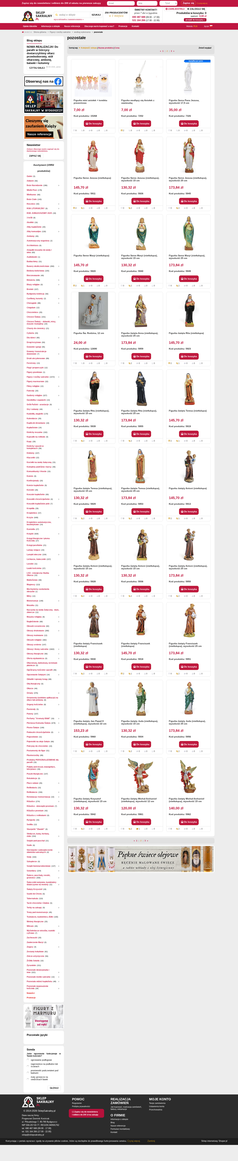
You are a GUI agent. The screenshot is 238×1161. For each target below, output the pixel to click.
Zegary (30, 947)
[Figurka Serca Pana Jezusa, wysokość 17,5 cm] (188, 78)
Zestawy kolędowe (35, 951)
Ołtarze (30, 688)
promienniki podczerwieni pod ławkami (44, 1071)
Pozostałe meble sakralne (39, 977)
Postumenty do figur (36, 750)
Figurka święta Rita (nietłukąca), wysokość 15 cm (91, 412)
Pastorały (31, 709)
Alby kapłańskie (34, 227)
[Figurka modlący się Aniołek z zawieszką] (141, 78)
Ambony (30, 236)
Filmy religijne (33, 386)
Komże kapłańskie (35, 485)
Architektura (32, 245)
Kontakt (114, 1132)
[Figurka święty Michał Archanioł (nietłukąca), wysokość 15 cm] (188, 776)
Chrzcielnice (32, 312)
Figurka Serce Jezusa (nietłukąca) (92, 178)
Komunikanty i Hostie (36, 471)
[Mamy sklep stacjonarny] (43, 101)
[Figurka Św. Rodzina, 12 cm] (93, 310)
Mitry (29, 596)
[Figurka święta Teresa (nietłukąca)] (188, 388)
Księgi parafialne (34, 545)
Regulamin (77, 1103)
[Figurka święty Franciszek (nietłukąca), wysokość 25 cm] (188, 621)
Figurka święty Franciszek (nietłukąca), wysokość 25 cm (185, 644)
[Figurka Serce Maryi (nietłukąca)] (93, 233)
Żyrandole (31, 965)
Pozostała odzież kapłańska (39, 981)
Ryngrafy (31, 820)
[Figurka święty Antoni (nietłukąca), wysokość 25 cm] (188, 543)
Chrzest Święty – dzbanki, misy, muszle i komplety (41, 322)
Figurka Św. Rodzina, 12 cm (89, 333)
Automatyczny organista (38, 241)
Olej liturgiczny (33, 684)
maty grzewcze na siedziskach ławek (39, 1078)
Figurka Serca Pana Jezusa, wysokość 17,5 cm (184, 101)
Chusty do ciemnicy (36, 328)
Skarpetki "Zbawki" (36, 829)
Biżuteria (31, 280)
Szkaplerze (32, 861)
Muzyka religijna (34, 617)
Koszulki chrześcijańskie (38, 499)
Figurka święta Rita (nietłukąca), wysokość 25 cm (139, 412)
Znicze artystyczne (35, 956)
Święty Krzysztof (34, 889)
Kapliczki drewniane (36, 423)
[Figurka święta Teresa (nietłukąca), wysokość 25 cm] (141, 466)
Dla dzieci (31, 338)
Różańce (31, 801)
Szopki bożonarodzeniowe (39, 866)
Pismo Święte (33, 727)
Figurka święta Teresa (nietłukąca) (188, 410)
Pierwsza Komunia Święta (39, 723)
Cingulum (31, 307)
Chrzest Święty (34, 317)
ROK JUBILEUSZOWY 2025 (39, 213)
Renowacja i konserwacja (38, 797)
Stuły (29, 857)
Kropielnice (32, 513)
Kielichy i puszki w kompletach (35, 447)
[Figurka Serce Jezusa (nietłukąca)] (93, 155)
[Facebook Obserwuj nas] (43, 81)
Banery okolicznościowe (38, 266)
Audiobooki (32, 257)
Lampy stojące (33, 550)
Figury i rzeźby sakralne (38, 377)
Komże (30, 476)
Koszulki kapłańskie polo (38, 504)
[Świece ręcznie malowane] (141, 859)
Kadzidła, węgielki (35, 414)
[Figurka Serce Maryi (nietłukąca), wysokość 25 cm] (188, 233)
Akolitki (30, 222)
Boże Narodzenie (34, 185)
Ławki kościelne (34, 568)
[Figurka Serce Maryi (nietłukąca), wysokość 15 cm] (141, 233)
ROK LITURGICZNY (36, 208)
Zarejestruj (176, 9)
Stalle (29, 845)
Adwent (30, 181)
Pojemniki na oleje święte (38, 741)
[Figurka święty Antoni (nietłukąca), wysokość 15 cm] (93, 543)
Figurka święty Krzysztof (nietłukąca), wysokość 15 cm (90, 800)
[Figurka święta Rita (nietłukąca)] (188, 310)
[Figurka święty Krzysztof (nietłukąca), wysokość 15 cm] (93, 776)
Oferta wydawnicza (35, 658)
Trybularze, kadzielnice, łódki (40, 917)
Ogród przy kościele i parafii (39, 670)
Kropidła (30, 508)
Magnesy (31, 584)
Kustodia (31, 529)
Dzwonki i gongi (34, 347)
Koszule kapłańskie (36, 494)
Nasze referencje (118, 1126)
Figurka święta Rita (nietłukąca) (186, 333)
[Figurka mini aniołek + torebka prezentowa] (93, 78)
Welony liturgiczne (35, 921)
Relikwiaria (32, 787)
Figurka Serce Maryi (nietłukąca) (91, 255)
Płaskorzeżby (33, 755)
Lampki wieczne (34, 554)
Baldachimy (32, 261)
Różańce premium (35, 811)
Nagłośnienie (33, 621)
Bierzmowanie (33, 275)
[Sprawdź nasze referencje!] (43, 127)
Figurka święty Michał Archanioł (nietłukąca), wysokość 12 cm (139, 800)
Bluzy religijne (33, 284)
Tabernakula (32, 898)
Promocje (31, 998)
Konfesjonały (33, 481)
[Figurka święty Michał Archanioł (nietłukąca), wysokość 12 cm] (141, 776)
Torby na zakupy (34, 907)
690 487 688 (138, 17)
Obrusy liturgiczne (35, 654)
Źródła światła (33, 961)
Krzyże (30, 517)
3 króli (29, 218)
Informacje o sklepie (119, 1119)
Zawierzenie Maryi (35, 942)
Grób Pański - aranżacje (38, 404)
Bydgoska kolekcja (35, 294)
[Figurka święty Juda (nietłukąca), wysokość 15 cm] (141, 698)
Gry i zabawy (33, 409)
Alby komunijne (34, 231)
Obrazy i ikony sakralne (37, 649)
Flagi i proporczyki (35, 368)
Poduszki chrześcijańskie (38, 732)
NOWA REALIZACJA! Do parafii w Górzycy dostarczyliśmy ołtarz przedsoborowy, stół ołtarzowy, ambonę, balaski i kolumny (42, 55)
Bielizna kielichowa (35, 271)
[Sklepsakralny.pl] (37, 15)
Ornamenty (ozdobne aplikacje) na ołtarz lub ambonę (42, 699)
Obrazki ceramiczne (36, 626)
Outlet (29, 176)
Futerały (30, 391)
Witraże (30, 926)
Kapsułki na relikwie (36, 437)
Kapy (29, 441)
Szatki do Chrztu (34, 894)
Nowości (31, 993)
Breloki (30, 289)
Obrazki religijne (34, 640)
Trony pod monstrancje (37, 912)
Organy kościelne (35, 704)
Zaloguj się (197, 9)
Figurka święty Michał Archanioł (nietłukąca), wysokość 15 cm (186, 800)
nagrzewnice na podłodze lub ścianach (44, 1065)
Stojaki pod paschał (36, 841)
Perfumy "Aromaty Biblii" (38, 718)
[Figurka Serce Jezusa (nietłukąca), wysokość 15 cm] (141, 155)
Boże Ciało (32, 199)
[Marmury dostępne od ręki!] (43, 1016)
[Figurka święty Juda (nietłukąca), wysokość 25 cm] (188, 698)
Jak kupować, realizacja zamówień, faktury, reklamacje (126, 1108)
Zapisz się (35, 156)
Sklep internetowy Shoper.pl (214, 1141)
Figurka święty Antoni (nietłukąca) (188, 488)
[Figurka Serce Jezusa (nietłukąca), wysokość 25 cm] (188, 155)
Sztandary (31, 871)
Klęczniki (31, 457)
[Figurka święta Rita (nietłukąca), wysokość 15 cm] (93, 388)
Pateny (30, 714)
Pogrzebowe (32, 737)
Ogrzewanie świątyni (36, 675)
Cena (117, 48)
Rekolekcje (32, 778)
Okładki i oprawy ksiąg (37, 679)
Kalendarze (32, 418)
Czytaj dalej (37, 68)
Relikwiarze (32, 792)
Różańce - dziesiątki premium (40, 806)
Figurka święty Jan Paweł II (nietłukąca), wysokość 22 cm (90, 722)
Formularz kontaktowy (120, 1129)
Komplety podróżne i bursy (39, 467)
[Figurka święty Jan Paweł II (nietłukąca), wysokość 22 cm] (93, 698)
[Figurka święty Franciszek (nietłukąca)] (93, 621)
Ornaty (30, 693)
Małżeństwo (32, 580)
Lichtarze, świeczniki (36, 559)
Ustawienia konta (156, 1106)
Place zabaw (32, 783)
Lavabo (30, 564)
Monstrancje (32, 601)
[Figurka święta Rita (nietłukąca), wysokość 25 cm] (141, 388)
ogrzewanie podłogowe (41, 1060)
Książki (30, 534)
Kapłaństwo (32, 427)
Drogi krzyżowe (34, 342)
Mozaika (30, 605)
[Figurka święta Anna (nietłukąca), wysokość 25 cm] (141, 310)
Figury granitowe (34, 372)
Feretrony (31, 363)
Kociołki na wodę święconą (39, 462)
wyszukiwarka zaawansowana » (69, 19)
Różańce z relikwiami (36, 815)
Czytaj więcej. (134, 1141)
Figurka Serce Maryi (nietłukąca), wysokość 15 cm (139, 256)
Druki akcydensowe (36, 358)
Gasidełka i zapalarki (36, 400)
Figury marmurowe (35, 381)
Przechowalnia (155, 1110)
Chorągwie (32, 303)
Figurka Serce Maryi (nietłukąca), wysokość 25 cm (187, 256)
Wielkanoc (31, 195)
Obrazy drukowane (35, 631)
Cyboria (30, 333)
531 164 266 (138, 20)
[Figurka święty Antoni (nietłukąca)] (188, 466)
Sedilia (30, 824)
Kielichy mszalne (34, 432)
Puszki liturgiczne (35, 774)
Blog (113, 1122)
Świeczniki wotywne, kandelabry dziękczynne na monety (41, 883)
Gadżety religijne (34, 395)
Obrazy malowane (35, 635)
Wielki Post (32, 190)
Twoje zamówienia (157, 1103)
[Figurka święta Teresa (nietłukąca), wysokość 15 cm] (93, 466)
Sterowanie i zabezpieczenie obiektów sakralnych (40, 851)
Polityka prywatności (81, 1106)
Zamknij (151, 1141)
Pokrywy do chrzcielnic (37, 746)
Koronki (30, 490)
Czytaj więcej (202, 3)
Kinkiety (30, 453)
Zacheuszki (32, 937)
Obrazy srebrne (34, 644)
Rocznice (31, 204)
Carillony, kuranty (35, 298)
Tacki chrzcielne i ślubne (38, 903)
